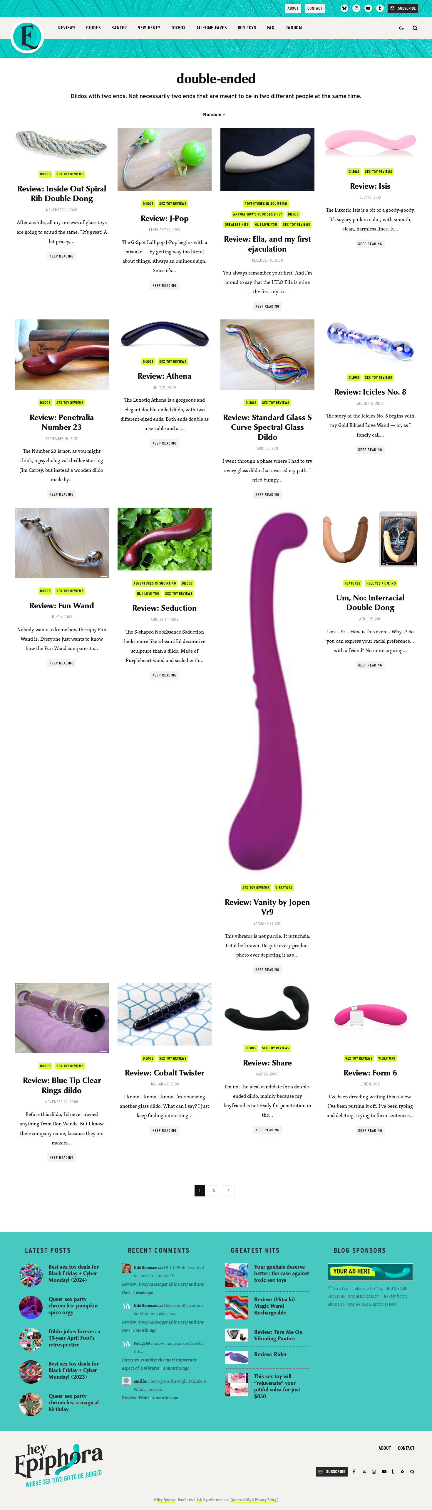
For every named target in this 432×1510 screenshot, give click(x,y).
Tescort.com (341, 1288)
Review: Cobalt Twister (164, 1073)
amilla (140, 1381)
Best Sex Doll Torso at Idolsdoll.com (353, 1296)
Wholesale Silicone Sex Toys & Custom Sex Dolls (362, 1304)
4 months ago (176, 1368)
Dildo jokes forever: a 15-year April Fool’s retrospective (74, 1338)
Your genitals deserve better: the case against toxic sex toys (281, 1273)
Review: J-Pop (165, 218)
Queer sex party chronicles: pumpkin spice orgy (73, 1306)
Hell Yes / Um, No (381, 583)
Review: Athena (165, 376)
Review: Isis (370, 186)
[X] (364, 1471)
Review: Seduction (164, 608)
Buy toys (247, 28)
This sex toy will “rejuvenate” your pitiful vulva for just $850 (277, 1386)
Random (293, 28)
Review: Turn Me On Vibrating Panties (278, 1335)
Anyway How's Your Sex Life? (257, 214)
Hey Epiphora (166, 1499)
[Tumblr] (380, 8)
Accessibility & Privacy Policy (254, 1499)
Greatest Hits (237, 224)
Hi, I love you (266, 224)
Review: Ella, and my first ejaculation (267, 243)
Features (353, 583)
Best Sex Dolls (397, 1288)
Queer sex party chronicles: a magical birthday (73, 1403)
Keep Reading (62, 256)
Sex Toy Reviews (69, 174)
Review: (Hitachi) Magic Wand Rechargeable (274, 1306)
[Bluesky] (344, 8)
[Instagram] (356, 8)
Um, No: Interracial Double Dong (370, 602)
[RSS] (402, 1471)
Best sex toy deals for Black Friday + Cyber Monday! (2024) (73, 1273)
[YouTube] (368, 8)
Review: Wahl (135, 1397)
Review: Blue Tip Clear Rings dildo (62, 1085)
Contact (314, 8)
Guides (93, 28)
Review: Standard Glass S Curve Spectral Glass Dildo (267, 427)
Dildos (45, 174)
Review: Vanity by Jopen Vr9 (267, 907)
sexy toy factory (396, 1296)
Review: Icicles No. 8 (370, 392)
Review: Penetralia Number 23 (62, 422)
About (293, 8)
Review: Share (267, 1063)
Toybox (178, 28)
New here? (149, 28)
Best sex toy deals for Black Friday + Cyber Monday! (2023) (73, 1370)
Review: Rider (270, 1354)
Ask (199, 1499)
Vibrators (283, 888)
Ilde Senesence (148, 1267)
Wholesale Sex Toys (369, 1288)
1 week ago (143, 1292)
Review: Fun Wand (61, 605)
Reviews (67, 28)
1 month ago (145, 1330)
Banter (119, 28)
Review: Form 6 (370, 1073)
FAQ (271, 28)
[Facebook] (355, 1471)
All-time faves (211, 28)
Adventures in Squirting (266, 203)
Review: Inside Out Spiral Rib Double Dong (61, 193)
